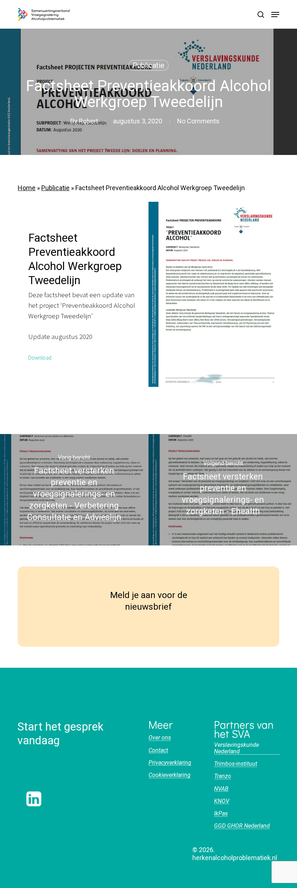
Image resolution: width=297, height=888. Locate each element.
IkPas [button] (221, 813)
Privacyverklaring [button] (169, 763)
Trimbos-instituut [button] (235, 764)
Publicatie (148, 65)
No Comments (198, 121)
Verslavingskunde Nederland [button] (236, 748)
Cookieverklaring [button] (169, 775)
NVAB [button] (221, 789)
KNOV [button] (221, 801)
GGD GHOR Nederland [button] (242, 826)
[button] (275, 14)
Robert (88, 121)
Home (26, 188)
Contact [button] (158, 750)
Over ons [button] (159, 737)
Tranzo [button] (222, 776)
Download (39, 358)
